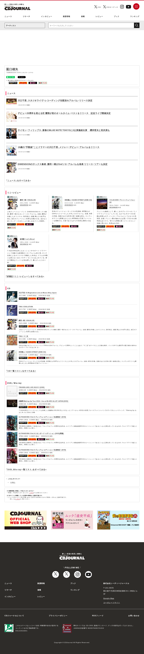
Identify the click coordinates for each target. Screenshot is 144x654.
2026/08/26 (42, 295)
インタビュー (46, 16)
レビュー (99, 16)
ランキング (134, 16)
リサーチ (26, 16)
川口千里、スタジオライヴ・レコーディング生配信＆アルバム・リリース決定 (55, 100)
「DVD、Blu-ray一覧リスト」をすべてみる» (26, 469)
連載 (83, 16)
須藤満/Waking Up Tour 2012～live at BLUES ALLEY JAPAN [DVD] (43, 401)
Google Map (108, 598)
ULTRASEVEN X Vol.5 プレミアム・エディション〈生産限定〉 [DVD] (42, 450)
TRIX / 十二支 (23, 336)
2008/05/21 (45, 453)
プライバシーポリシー (58, 615)
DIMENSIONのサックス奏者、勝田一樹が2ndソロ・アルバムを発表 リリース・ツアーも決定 (63, 164)
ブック (116, 16)
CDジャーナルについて (14, 615)
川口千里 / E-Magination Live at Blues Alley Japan (38, 292)
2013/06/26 (113, 207)
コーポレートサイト (111, 602)
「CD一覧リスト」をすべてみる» (21, 370)
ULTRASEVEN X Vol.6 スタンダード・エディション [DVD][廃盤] (41, 433)
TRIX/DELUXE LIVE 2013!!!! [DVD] (31, 387)
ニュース (8, 16)
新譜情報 (66, 16)
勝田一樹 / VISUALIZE (28, 200)
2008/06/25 (45, 420)
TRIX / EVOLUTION (26, 306)
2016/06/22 (42, 309)
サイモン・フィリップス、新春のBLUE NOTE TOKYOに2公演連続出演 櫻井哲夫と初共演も (64, 130)
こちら (31, 493)
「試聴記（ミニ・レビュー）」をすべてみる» (25, 276)
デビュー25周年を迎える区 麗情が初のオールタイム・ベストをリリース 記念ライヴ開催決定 (64, 113)
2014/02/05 (43, 390)
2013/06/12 (24, 244)
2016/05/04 (24, 205)
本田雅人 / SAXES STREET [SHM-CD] (78, 200)
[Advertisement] (72, 49)
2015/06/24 (69, 205)
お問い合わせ (133, 615)
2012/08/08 (43, 404)
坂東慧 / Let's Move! (27, 239)
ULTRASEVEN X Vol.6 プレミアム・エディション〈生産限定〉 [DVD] (42, 417)
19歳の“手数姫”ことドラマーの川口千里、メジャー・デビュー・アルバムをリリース (59, 147)
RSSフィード (98, 615)
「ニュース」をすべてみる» (18, 180)
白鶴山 (12, 482)
